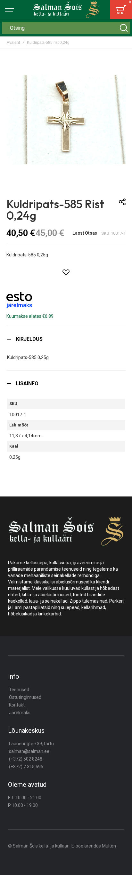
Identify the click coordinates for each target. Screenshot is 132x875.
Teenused (19, 689)
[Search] (124, 28)
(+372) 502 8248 (25, 759)
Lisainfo (27, 383)
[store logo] (66, 9)
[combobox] (66, 28)
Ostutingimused (25, 697)
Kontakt (17, 704)
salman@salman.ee (29, 751)
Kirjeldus (29, 339)
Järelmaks (19, 712)
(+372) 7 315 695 (26, 766)
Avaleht (13, 42)
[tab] (66, 339)
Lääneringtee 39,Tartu (31, 743)
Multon (109, 846)
